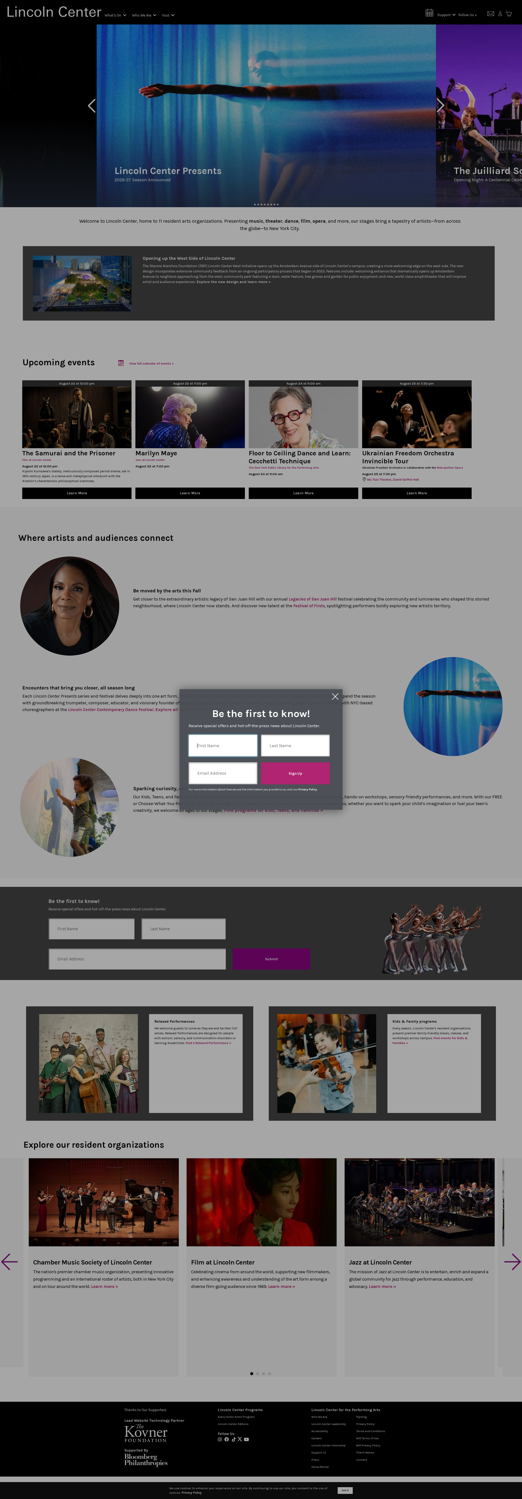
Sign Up (295, 773)
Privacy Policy (307, 789)
